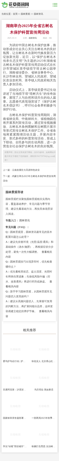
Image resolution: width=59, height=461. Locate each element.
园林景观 (25, 14)
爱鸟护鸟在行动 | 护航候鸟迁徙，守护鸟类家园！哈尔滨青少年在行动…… (15, 361)
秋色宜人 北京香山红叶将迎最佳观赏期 (44, 361)
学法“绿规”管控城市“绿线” (15, 446)
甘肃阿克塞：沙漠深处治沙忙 (15, 389)
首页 (15, 14)
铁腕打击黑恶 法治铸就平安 (44, 446)
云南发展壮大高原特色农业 (26, 170)
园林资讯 (38, 14)
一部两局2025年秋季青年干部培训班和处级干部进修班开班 (44, 418)
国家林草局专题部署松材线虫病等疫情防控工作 (15, 418)
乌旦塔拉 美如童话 (43, 389)
